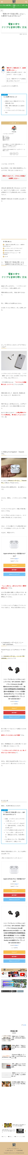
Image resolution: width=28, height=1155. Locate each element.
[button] (24, 569)
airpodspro (21, 991)
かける (14, 131)
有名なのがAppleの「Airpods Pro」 (13, 250)
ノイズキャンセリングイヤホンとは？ (13, 248)
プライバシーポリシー (13, 1148)
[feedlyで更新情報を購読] (14, 153)
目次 (6, 241)
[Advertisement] (14, 50)
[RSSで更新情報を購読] (17, 153)
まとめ (6, 256)
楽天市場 (14, 712)
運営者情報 (20, 1150)
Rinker (16, 558)
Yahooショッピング (14, 574)
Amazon (14, 565)
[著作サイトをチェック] (11, 153)
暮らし (14, 991)
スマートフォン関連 (7, 991)
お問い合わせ (9, 1150)
